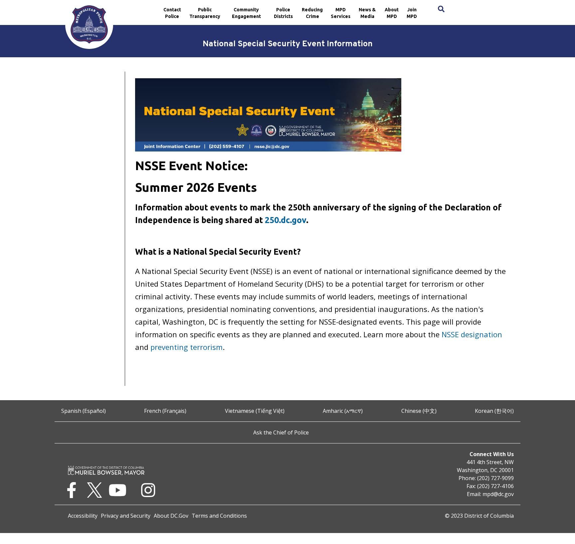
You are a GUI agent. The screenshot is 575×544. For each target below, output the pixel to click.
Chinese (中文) (419, 410)
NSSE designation (472, 334)
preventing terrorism (186, 347)
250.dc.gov (285, 220)
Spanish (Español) (83, 410)
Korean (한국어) (494, 410)
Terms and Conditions (219, 515)
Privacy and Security (125, 515)
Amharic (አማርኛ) (343, 410)
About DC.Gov (171, 515)
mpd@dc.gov (498, 494)
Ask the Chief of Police (281, 432)
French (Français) (165, 410)
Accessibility (82, 515)
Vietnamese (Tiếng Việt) (255, 410)
